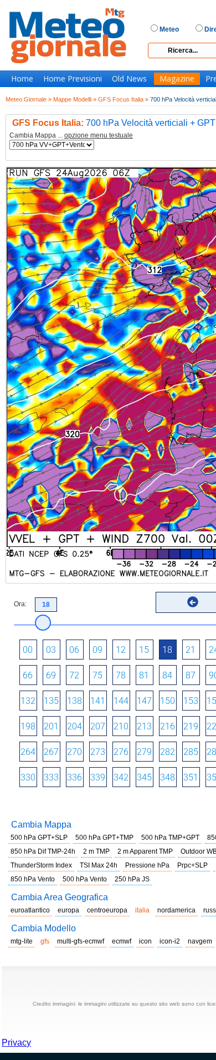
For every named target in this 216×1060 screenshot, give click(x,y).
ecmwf (121, 941)
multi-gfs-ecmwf (80, 941)
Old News (129, 79)
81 (144, 675)
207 (97, 726)
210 (121, 726)
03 (51, 650)
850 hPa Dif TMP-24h (43, 851)
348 (167, 777)
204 (74, 726)
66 (28, 675)
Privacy (16, 1042)
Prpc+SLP (192, 865)
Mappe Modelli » (74, 99)
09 (97, 650)
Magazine (177, 79)
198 (27, 726)
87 (191, 675)
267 (51, 752)
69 (51, 675)
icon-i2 (170, 941)
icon (145, 941)
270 (74, 752)
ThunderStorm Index (41, 865)
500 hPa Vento (85, 879)
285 (190, 752)
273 (97, 752)
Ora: (20, 604)
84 (167, 675)
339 (97, 777)
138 (74, 701)
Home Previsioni (72, 79)
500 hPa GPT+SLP (39, 837)
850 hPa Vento (33, 879)
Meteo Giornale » (29, 99)
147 (144, 701)
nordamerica (176, 910)
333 (51, 777)
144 (121, 701)
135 (51, 701)
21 (191, 650)
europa (68, 910)
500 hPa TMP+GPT (170, 837)
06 (74, 650)
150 (167, 701)
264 (27, 752)
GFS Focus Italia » (123, 99)
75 (97, 675)
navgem (200, 941)
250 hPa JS (132, 879)
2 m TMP (96, 851)
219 (190, 726)
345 (144, 777)
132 (27, 701)
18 (167, 650)
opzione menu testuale (98, 135)
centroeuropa (107, 910)
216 (167, 726)
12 (121, 650)
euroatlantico (30, 910)
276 (121, 752)
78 (121, 675)
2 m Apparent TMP (145, 851)
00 (28, 650)
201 (51, 726)
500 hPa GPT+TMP (104, 837)
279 (144, 752)
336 (74, 777)
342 (121, 777)
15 (144, 650)
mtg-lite (22, 941)
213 (144, 726)
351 (190, 777)
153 (190, 701)
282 (167, 752)
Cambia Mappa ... (71, 135)
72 (74, 675)
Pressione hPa (147, 865)
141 (97, 701)
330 (27, 777)
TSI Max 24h (98, 865)
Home (22, 79)
